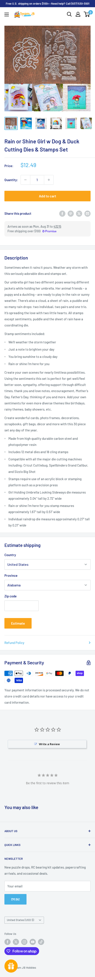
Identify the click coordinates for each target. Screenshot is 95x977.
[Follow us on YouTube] (33, 942)
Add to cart (47, 196)
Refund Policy (14, 643)
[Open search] (69, 14)
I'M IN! (15, 899)
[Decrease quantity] (25, 179)
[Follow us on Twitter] (16, 942)
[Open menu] (6, 14)
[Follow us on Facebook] (7, 942)
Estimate (18, 623)
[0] (87, 14)
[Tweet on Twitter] (79, 213)
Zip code (10, 596)
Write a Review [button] (49, 744)
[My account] (78, 14)
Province (10, 575)
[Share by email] (87, 213)
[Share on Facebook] (62, 213)
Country (10, 555)
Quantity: (11, 180)
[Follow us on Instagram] (24, 942)
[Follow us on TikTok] (41, 942)
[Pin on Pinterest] (71, 213)
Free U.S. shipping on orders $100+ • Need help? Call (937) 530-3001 (47, 3)
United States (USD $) (20, 920)
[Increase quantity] (48, 179)
